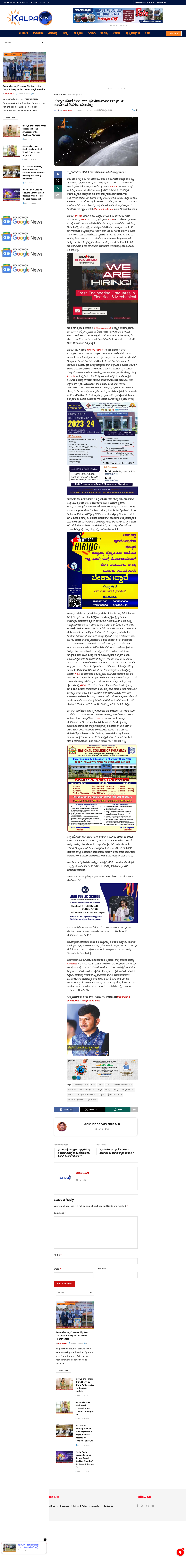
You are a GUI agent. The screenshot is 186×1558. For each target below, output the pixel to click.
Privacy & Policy (80, 1506)
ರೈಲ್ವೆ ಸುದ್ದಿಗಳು (133, 33)
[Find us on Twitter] (142, 1506)
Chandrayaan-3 (81, 1084)
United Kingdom (86, 1089)
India (100, 1084)
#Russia (71, 377)
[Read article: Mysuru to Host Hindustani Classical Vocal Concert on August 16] (11, 151)
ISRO (108, 1084)
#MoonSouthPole (96, 350)
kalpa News (9, 94)
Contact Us (44, 2)
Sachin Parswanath (123, 1084)
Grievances (24, 2)
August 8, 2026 (30, 203)
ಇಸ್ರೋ (108, 1089)
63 (128, 997)
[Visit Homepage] (28, 17)
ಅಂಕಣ (116, 33)
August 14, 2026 (30, 139)
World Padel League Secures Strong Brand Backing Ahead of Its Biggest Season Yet (33, 194)
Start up (72, 1089)
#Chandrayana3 (102, 328)
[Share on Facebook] (58, 174)
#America (72, 964)
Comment (60, 1213)
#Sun (83, 220)
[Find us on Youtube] (153, 1506)
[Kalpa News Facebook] (168, 2)
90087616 (122, 997)
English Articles (13, 54)
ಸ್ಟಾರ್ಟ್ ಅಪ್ (91, 1099)
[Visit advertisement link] (119, 15)
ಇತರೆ (147, 33)
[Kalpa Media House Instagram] (172, 2)
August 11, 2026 (30, 159)
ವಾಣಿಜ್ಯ (104, 33)
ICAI (93, 1084)
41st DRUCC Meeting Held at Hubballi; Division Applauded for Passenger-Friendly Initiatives (33, 173)
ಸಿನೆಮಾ (92, 33)
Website (102, 1269)
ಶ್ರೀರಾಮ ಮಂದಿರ (115, 1094)
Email (57, 1269)
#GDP (100, 719)
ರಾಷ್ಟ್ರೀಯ (78, 33)
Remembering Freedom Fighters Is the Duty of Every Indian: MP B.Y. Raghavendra (24, 88)
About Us (34, 2)
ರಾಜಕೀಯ (38, 33)
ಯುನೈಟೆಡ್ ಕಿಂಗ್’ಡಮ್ (86, 1094)
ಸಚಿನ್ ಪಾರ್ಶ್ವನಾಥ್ (75, 94)
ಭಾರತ (71, 1094)
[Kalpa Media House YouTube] (177, 2)
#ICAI (78, 674)
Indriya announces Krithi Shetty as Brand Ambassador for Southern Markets (34, 130)
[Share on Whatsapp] (58, 188)
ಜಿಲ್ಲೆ (65, 33)
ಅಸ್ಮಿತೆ (100, 1089)
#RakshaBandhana (103, 209)
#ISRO (110, 220)
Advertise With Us (11, 2)
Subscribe (174, 33)
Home (25, 33)
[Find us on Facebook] (137, 1506)
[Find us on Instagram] (147, 1506)
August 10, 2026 (30, 183)
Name (58, 1255)
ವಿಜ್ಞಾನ (102, 1094)
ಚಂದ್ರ (116, 1089)
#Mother (114, 187)
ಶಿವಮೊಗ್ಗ (52, 33)
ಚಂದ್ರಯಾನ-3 (127, 1089)
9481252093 (73, 1001)
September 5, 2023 (85, 110)
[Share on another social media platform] (58, 195)
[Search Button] (43, 43)
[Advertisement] (118, 61)
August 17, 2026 (23, 94)
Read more (12, 117)
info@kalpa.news (91, 1001)
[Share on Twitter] (58, 181)
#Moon (78, 216)
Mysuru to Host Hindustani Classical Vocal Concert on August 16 (32, 150)
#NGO (83, 686)
